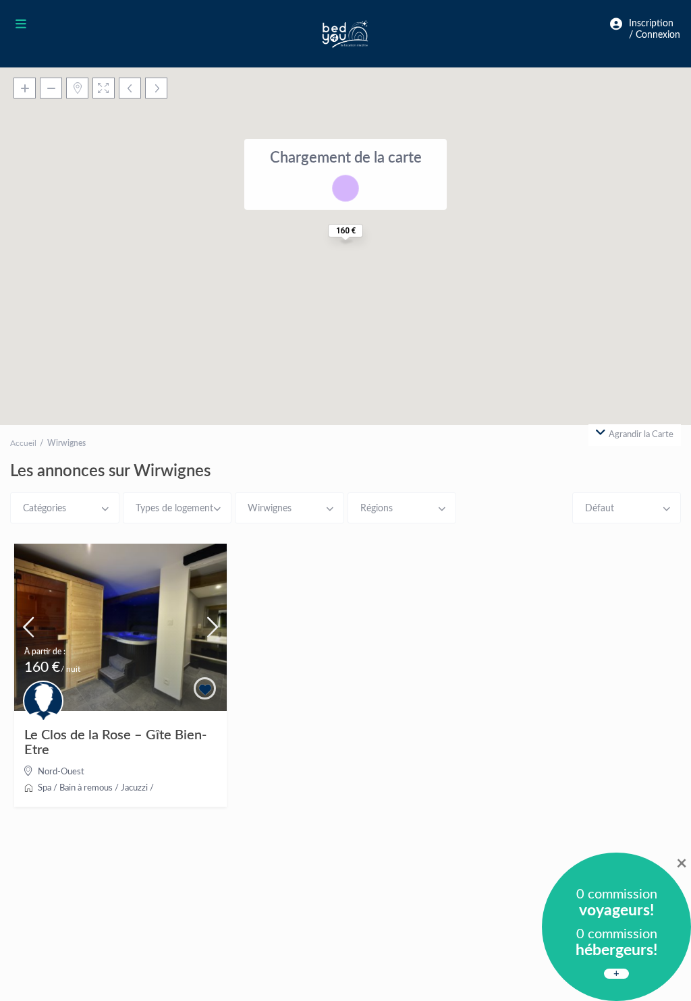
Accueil (23, 443)
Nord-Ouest (61, 772)
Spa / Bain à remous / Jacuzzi (93, 788)
